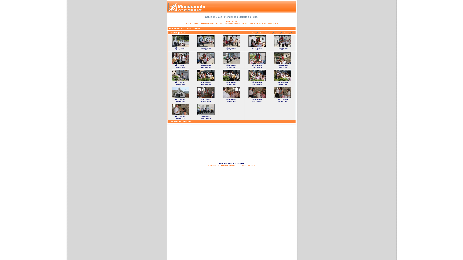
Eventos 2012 (180, 28)
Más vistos (239, 23)
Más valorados (252, 23)
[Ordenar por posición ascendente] (289, 33)
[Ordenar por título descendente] (257, 33)
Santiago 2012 (194, 28)
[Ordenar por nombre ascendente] (272, 33)
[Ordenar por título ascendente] (256, 33)
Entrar (234, 21)
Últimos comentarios (224, 23)
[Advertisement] (231, 142)
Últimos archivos (207, 23)
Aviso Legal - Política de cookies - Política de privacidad (231, 165)
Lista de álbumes (191, 23)
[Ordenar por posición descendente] (291, 33)
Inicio (228, 21)
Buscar (276, 23)
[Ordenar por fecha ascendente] (280, 33)
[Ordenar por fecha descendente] (281, 33)
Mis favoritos (265, 23)
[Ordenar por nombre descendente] (273, 33)
